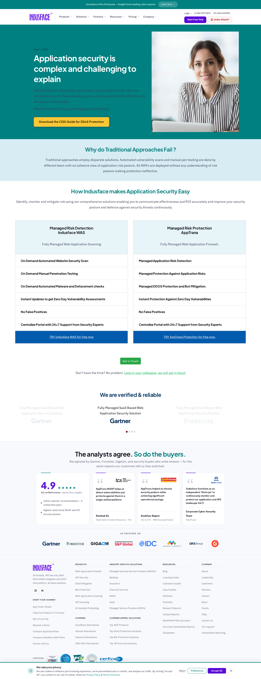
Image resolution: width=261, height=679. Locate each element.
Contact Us (207, 620)
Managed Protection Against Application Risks (172, 273)
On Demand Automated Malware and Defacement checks (62, 286)
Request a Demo (41, 625)
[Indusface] (41, 16)
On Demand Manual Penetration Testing (49, 273)
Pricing (133, 16)
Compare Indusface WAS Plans (49, 637)
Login (187, 13)
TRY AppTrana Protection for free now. (190, 337)
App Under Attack (42, 606)
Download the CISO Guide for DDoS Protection (71, 122)
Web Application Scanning (88, 595)
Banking (114, 577)
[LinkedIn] (35, 590)
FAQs (204, 614)
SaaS (112, 602)
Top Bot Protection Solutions (124, 637)
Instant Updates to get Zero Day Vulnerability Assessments (63, 299)
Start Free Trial (195, 19)
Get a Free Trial (40, 618)
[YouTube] (42, 590)
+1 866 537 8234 (202, 13)
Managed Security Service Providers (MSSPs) (133, 571)
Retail (113, 595)
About (205, 571)
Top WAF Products (119, 625)
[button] (126, 431)
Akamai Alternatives (85, 631)
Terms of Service (111, 674)
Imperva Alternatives (86, 637)
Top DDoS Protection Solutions (125, 631)
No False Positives (34, 312)
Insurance (115, 583)
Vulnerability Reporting (213, 632)
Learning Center (171, 577)
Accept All (216, 670)
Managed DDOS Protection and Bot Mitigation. (172, 286)
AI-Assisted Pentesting (87, 608)
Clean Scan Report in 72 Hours (48, 612)
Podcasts (167, 602)
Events (205, 608)
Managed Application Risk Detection (165, 261)
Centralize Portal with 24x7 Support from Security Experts (62, 324)
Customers (207, 583)
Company (148, 16)
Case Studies (169, 589)
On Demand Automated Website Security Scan (54, 261)
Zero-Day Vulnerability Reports (179, 626)
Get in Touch (130, 361)
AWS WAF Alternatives (87, 643)
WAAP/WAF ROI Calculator (177, 620)
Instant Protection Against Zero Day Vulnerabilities (175, 299)
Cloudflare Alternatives (87, 625)
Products (64, 16)
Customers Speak (172, 583)
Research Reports (172, 608)
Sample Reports (171, 614)
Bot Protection (82, 589)
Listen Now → (168, 4)
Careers (206, 595)
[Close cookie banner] (231, 670)
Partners (98, 16)
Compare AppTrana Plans (46, 631)
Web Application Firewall (88, 571)
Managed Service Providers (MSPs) (127, 608)
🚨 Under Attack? (219, 19)
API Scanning (82, 602)
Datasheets (169, 632)
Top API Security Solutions (123, 643)
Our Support (208, 626)
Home (37, 49)
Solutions (81, 16)
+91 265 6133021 (221, 13)
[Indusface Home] (50, 567)
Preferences (197, 670)
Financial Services (119, 589)
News (204, 602)
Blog (165, 571)
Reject (182, 670)
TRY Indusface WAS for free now (71, 337)
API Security (81, 577)
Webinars (168, 595)
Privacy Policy (93, 674)
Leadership (207, 577)
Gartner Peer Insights (72, 492)
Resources (116, 16)
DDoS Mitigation (83, 583)
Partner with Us (41, 643)
